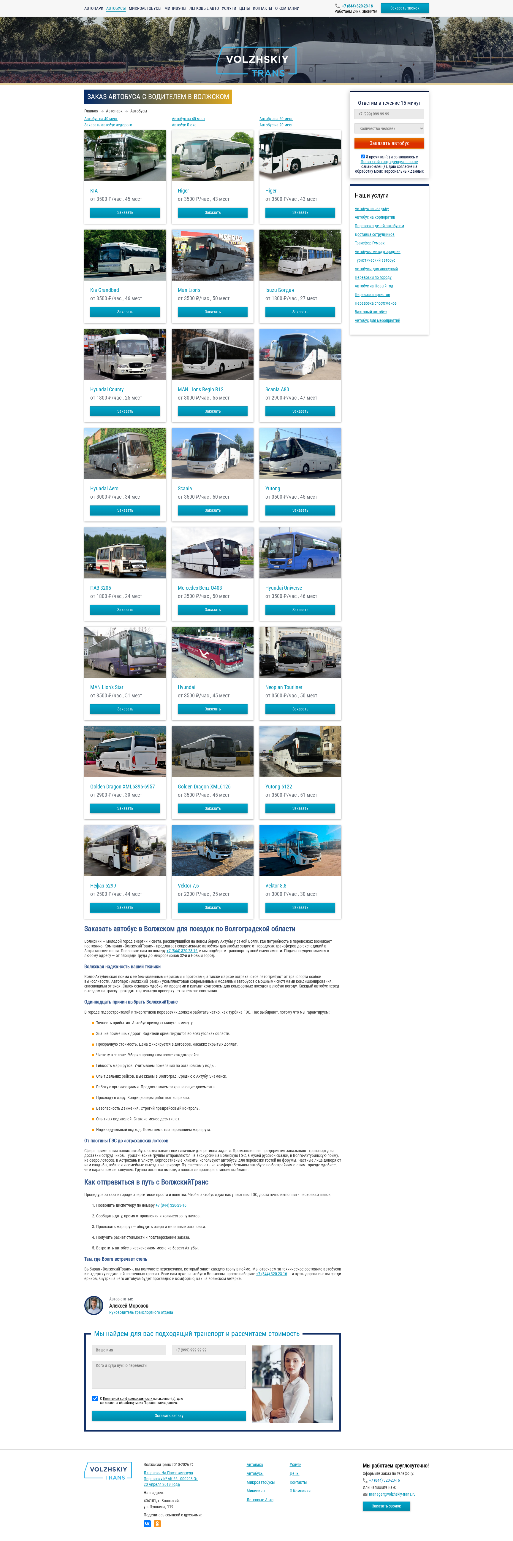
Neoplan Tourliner (283, 687)
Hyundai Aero (104, 488)
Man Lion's (189, 290)
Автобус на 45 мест (188, 118)
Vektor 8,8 (275, 885)
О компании (287, 8)
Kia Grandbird (104, 290)
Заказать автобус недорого (108, 125)
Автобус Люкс (184, 125)
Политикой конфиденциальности (389, 161)
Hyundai (186, 687)
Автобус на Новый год (374, 286)
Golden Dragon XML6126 (204, 786)
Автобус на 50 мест (276, 118)
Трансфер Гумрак (370, 243)
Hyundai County (107, 389)
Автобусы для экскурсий (376, 268)
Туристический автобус (375, 260)
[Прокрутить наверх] (19, 1527)
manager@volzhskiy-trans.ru (392, 1494)
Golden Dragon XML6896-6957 (122, 786)
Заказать (125, 212)
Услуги (229, 8)
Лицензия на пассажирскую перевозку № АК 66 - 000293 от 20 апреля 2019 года (171, 1478)
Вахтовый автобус (371, 311)
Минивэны (175, 8)
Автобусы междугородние (377, 251)
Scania (185, 488)
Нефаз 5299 (103, 885)
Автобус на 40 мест (101, 118)
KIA (94, 190)
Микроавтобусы (145, 8)
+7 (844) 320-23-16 (357, 6)
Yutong (272, 488)
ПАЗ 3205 (100, 588)
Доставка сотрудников (375, 234)
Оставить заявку (169, 1415)
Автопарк (93, 8)
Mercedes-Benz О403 (200, 588)
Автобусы (255, 1473)
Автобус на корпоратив (375, 217)
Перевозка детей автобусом (379, 225)
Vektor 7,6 (188, 885)
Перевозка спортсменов (376, 303)
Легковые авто (204, 8)
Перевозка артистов (372, 294)
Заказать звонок (404, 8)
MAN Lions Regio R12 (201, 389)
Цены (244, 8)
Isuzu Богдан (279, 290)
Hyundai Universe (283, 588)
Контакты (262, 8)
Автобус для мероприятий (377, 320)
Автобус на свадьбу (372, 208)
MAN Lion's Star (106, 687)
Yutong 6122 (278, 786)
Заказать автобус (389, 143)
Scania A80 (277, 389)
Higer (183, 190)
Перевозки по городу (373, 277)
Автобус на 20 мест (276, 125)
